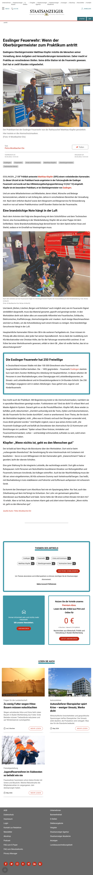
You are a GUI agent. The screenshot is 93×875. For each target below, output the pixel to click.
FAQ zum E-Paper (10, 845)
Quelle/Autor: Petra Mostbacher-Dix (17, 511)
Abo (89, 19)
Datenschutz (9, 815)
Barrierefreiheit (56, 815)
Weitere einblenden (68, 571)
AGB (5, 810)
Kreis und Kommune (60, 558)
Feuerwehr (41, 558)
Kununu (40, 864)
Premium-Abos (69, 605)
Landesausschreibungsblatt (61, 845)
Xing (28, 864)
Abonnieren (23, 628)
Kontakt (88, 3)
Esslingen (26, 558)
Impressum (8, 819)
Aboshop (72, 3)
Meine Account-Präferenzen (46, 584)
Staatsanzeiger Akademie (53, 3)
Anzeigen (64, 3)
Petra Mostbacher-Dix (14, 148)
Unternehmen (6, 3)
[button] (5, 870)
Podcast (7, 840)
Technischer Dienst (65, 564)
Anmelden (87, 9)
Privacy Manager (10, 853)
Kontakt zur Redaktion (12, 828)
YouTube (23, 864)
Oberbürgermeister (44, 564)
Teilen (81, 147)
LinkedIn (34, 864)
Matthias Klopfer (24, 564)
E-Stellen (25, 3)
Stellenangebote (56, 823)
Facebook (5, 864)
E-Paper (81, 19)
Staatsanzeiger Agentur (59, 832)
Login (6, 823)
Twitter (11, 864)
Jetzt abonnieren (69, 639)
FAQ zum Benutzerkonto (13, 849)
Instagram (17, 864)
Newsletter (80, 3)
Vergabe (32, 3)
